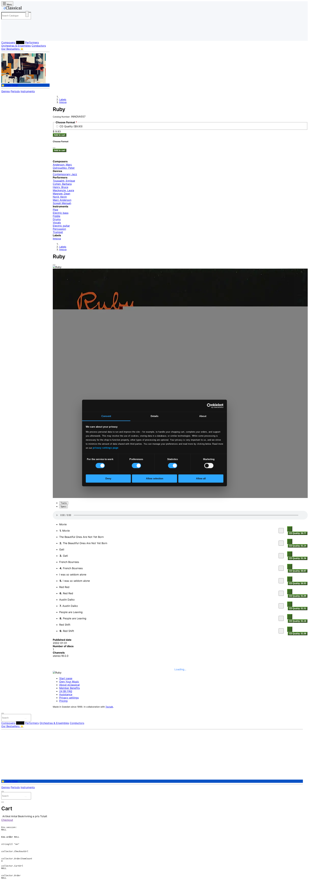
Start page (65, 678)
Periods (15, 91)
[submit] (26, 718)
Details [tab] (155, 416)
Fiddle (56, 216)
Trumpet (58, 232)
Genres (5, 91)
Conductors (39, 45)
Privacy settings (69, 697)
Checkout (7, 820)
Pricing (63, 700)
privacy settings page (105, 447)
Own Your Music (69, 681)
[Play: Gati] (281, 555)
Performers (32, 42)
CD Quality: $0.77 (297, 533)
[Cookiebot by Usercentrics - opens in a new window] (209, 405)
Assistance (65, 694)
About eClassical (69, 684)
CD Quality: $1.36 (297, 558)
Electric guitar (61, 225)
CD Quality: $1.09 (297, 596)
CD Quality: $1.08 (297, 633)
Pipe (55, 209)
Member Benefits (69, 688)
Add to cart (59, 135)
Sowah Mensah (62, 203)
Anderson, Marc (62, 164)
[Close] (54, 264)
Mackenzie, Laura (63, 190)
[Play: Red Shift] (281, 630)
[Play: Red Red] (281, 593)
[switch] (136, 465)
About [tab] (202, 416)
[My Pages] (7, 35)
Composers (8, 42)
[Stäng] (54, 147)
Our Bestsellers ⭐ (12, 48)
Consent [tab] (106, 416)
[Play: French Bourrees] (281, 568)
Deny (108, 478)
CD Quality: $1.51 (297, 608)
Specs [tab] (63, 506)
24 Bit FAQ (65, 691)
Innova (62, 102)
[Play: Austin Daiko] (281, 605)
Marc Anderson (62, 200)
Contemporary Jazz (65, 174)
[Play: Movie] (281, 530)
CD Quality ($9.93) (71, 126)
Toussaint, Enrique (64, 180)
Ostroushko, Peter (64, 167)
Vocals (57, 222)
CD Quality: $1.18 (297, 621)
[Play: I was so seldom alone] (281, 580)
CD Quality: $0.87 (297, 571)
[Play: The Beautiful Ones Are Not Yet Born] (281, 543)
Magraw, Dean (61, 193)
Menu (9, 4)
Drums (57, 219)
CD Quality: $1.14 (297, 546)
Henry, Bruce (60, 187)
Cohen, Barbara (62, 183)
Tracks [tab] (64, 503)
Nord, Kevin (60, 196)
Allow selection (154, 478)
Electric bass (60, 212)
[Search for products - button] (27, 14)
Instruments (28, 91)
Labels (20, 42)
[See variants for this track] (289, 528)
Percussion (59, 229)
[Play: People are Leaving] (281, 618)
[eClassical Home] (27, 8)
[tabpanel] (180, 573)
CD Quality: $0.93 (297, 583)
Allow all (201, 478)
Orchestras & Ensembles (16, 45)
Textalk (109, 706)
